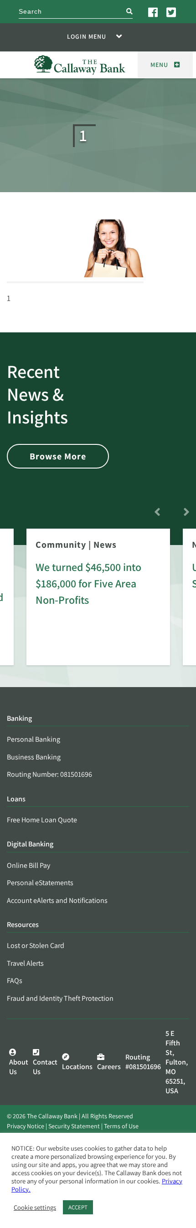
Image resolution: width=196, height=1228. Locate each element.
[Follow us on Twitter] (171, 11)
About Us (18, 1066)
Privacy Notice (25, 1126)
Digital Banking (30, 844)
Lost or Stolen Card (35, 945)
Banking (19, 718)
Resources (23, 925)
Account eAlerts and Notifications (57, 900)
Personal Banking (33, 739)
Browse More (58, 456)
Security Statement (74, 1126)
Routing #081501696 (143, 1061)
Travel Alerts (25, 963)
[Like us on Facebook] (153, 11)
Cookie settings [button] (35, 1207)
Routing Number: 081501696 (49, 774)
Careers (109, 1066)
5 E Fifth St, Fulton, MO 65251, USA (176, 1062)
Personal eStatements (40, 882)
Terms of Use (121, 1126)
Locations (77, 1066)
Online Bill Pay (28, 865)
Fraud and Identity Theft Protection (60, 998)
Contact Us (45, 1066)
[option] (98, 603)
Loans (16, 799)
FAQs (14, 980)
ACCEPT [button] (78, 1207)
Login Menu (86, 36)
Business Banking (34, 757)
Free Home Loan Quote (42, 820)
